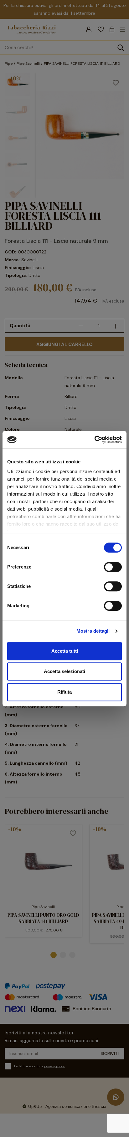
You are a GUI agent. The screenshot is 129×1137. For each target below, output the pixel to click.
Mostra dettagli (93, 631)
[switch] (113, 567)
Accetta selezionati (64, 671)
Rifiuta (64, 692)
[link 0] (94, 440)
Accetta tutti (64, 651)
